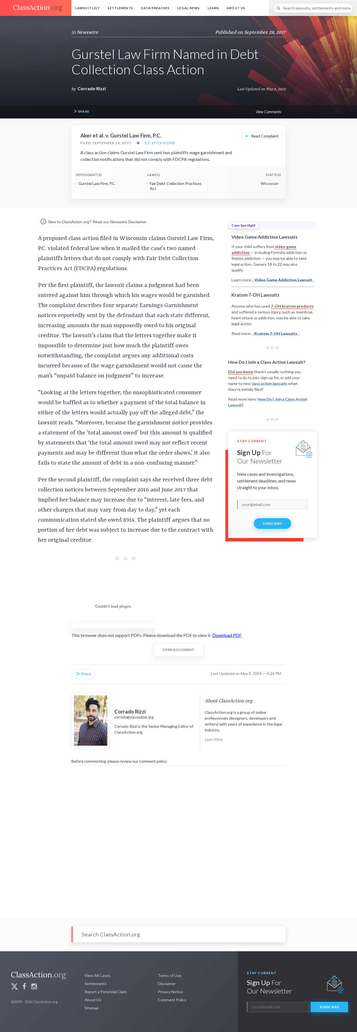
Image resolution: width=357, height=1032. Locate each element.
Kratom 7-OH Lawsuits (275, 333)
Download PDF (226, 635)
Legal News (188, 8)
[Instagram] (34, 987)
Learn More (214, 739)
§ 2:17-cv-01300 (160, 143)
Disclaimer (167, 983)
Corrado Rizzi (92, 88)
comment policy (152, 761)
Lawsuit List (87, 8)
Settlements (120, 8)
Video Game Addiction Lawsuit (283, 279)
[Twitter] (14, 987)
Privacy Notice (170, 991)
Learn (213, 8)
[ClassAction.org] (35, 8)
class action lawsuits (269, 383)
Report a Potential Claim (106, 991)
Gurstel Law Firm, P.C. (97, 183)
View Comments (268, 111)
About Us (236, 8)
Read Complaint (262, 135)
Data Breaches (155, 8)
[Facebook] (24, 987)
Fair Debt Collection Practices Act (176, 186)
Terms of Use (169, 975)
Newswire (87, 32)
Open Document (179, 649)
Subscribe (272, 523)
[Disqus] (178, 838)
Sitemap (92, 1007)
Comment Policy (172, 999)
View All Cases (97, 975)
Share (83, 111)
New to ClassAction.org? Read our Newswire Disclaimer (97, 222)
